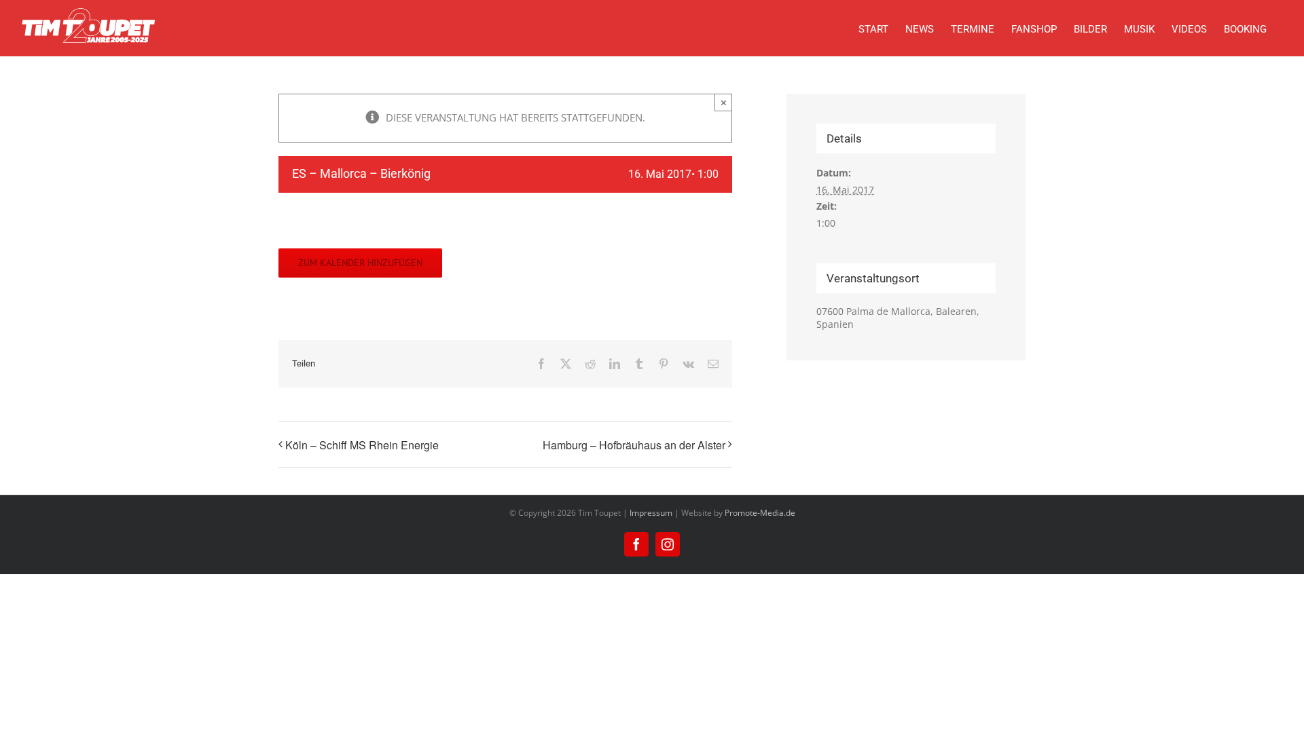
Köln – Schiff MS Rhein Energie (362, 445)
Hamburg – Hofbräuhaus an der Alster (634, 445)
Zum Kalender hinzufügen (360, 263)
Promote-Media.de (760, 513)
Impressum (651, 513)
